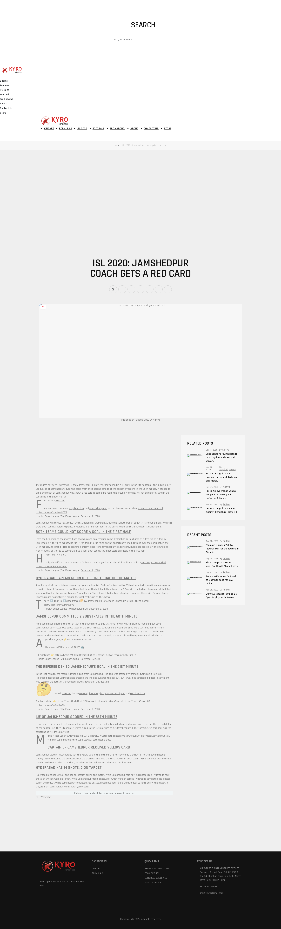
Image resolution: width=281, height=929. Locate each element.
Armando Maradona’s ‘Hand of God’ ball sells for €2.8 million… (221, 580)
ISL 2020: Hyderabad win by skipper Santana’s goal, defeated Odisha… (221, 494)
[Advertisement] (97, 174)
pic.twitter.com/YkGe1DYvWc (50, 705)
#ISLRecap (61, 647)
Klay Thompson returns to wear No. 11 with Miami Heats (222, 564)
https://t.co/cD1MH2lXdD (67, 655)
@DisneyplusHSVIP (88, 693)
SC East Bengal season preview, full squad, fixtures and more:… (221, 477)
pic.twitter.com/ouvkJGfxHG (155, 736)
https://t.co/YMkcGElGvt (127, 736)
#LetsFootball (155, 508)
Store (3, 113)
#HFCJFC (60, 500)
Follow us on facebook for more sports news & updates (104, 793)
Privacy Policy (153, 882)
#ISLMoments (90, 701)
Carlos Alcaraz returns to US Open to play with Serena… (221, 595)
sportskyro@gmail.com (211, 893)
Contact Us (6, 108)
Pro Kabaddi (6, 99)
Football (4, 94)
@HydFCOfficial (76, 508)
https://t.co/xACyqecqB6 (137, 701)
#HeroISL (143, 508)
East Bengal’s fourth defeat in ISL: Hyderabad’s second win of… (221, 457)
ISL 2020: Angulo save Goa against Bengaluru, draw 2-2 (221, 510)
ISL (43, 306)
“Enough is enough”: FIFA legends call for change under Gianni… (222, 548)
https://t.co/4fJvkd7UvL (70, 701)
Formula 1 (5, 85)
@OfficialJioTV (137, 693)
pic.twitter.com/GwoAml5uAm (51, 566)
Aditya (156, 420)
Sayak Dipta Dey (227, 469)
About (3, 103)
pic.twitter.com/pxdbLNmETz (121, 655)
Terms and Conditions (157, 868)
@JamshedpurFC (98, 508)
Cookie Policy (152, 873)
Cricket (4, 81)
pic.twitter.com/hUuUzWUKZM (51, 512)
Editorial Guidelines (156, 878)
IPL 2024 (4, 90)
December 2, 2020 (90, 516)
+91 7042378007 (208, 886)
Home (117, 145)
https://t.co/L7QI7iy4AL (112, 693)
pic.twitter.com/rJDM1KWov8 (59, 605)
